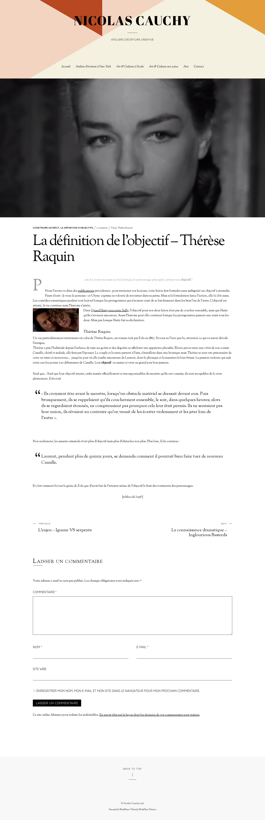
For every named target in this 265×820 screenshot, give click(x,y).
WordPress (124, 809)
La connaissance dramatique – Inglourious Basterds (199, 530)
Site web (39, 669)
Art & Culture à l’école (130, 67)
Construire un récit (46, 227)
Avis (186, 67)
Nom (37, 647)
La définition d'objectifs (77, 227)
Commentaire (44, 592)
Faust (114, 228)
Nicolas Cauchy (131, 803)
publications (86, 291)
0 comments (102, 228)
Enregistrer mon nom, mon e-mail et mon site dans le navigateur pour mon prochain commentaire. (118, 691)
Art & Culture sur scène (163, 67)
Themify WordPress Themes (143, 809)
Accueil (65, 67)
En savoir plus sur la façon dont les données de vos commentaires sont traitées (149, 715)
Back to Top (132, 768)
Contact (199, 67)
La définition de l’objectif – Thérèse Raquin (128, 249)
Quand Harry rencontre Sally (110, 310)
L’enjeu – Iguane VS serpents (65, 527)
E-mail (142, 647)
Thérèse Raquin (125, 228)
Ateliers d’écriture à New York (93, 67)
